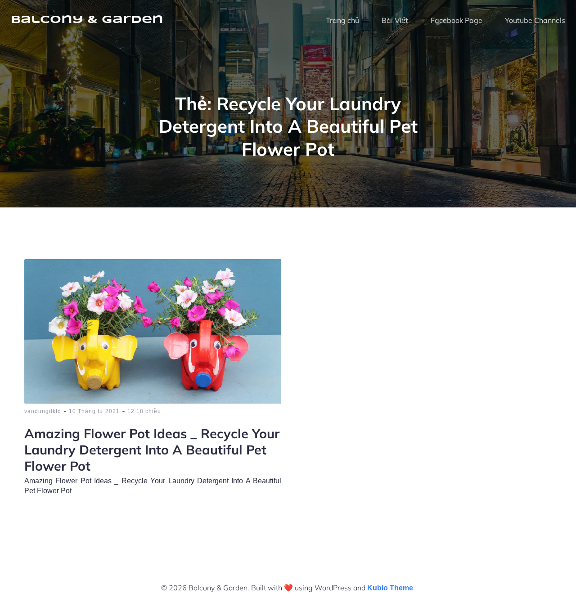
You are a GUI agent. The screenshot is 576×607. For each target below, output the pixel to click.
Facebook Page (456, 20)
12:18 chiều (144, 411)
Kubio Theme (390, 588)
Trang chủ (342, 20)
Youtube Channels (535, 20)
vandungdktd (42, 411)
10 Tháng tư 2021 (94, 411)
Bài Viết (395, 20)
